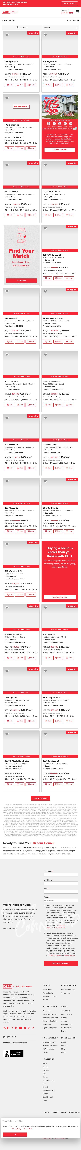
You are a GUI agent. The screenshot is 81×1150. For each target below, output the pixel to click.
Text (21, 85)
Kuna (44, 1074)
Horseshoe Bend (49, 1090)
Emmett (45, 1087)
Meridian (46, 1067)
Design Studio (48, 993)
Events (63, 1031)
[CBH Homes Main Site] (10, 12)
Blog (63, 1049)
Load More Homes (40, 798)
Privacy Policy (60, 928)
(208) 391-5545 (67, 13)
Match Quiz (47, 1024)
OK (15, 1134)
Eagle (45, 1100)
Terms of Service (55, 956)
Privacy (55, 1112)
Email (32, 85)
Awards (64, 1021)
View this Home (10, 89)
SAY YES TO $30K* (69, 3)
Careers (64, 1018)
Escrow (45, 1052)
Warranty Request (49, 1042)
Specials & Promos (49, 996)
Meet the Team (66, 1014)
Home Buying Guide (50, 1021)
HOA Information (49, 1049)
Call (10, 85)
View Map (23, 27)
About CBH (65, 1011)
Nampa (45, 1077)
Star (44, 1084)
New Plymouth (48, 1097)
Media (63, 1112)
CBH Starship (66, 1028)
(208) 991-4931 (9, 1037)
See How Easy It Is (60, 597)
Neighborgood (66, 1024)
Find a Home (47, 990)
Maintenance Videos (50, 1046)
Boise (45, 1063)
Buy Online (47, 1011)
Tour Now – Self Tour (50, 1018)
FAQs (63, 1052)
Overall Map (65, 993)
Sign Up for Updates (60, 963)
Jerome (45, 1094)
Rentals (45, 1000)
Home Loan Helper (49, 1014)
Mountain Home (48, 1080)
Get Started (21, 281)
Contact (64, 1042)
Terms (46, 1112)
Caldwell (46, 1070)
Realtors (64, 1046)
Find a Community (68, 990)
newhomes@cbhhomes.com (15, 1043)
